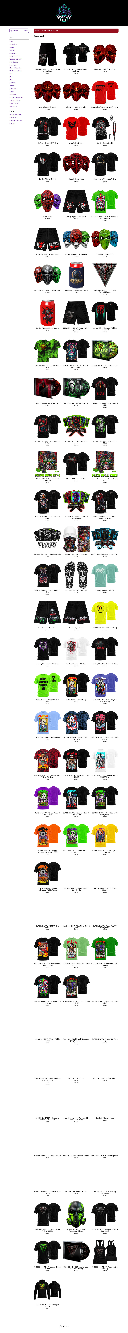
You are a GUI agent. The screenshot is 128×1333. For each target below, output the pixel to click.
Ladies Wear (13, 94)
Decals (11, 91)
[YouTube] (67, 1326)
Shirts (11, 74)
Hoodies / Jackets (14, 100)
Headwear (12, 83)
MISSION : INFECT (15, 59)
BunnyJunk (12, 65)
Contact (11, 123)
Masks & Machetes (15, 68)
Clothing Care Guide (15, 120)
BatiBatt (11, 50)
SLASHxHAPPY (14, 56)
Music (11, 80)
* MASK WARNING (15, 114)
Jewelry (11, 85)
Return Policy (13, 117)
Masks (11, 77)
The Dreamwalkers (15, 71)
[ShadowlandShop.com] (64, 13)
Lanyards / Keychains (16, 97)
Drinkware (12, 88)
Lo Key (11, 47)
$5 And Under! (13, 103)
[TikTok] (64, 1326)
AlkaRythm (12, 53)
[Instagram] (60, 1326)
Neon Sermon (13, 62)
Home (11, 41)
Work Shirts (13, 106)
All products (13, 44)
